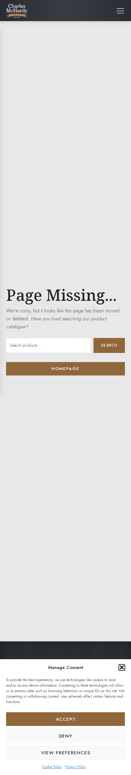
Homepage (65, 369)
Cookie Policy (52, 767)
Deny (65, 736)
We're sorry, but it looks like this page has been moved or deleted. (62, 318)
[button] (122, 667)
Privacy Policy (75, 767)
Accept (66, 719)
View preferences (65, 752)
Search (109, 345)
